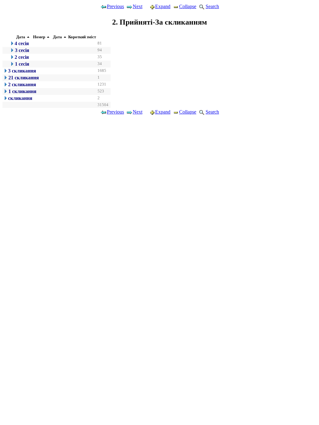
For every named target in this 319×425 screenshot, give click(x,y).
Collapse (187, 6)
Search (212, 6)
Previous (115, 6)
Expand (162, 6)
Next (137, 6)
